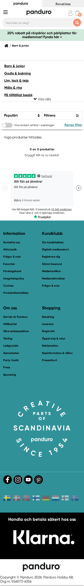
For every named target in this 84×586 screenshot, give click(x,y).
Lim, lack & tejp (16, 80)
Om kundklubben (53, 242)
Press (6, 367)
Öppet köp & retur (53, 338)
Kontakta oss (11, 242)
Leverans (47, 324)
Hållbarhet (10, 324)
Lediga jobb (10, 345)
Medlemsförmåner (53, 278)
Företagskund (12, 271)
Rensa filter (73, 125)
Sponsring (9, 374)
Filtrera (49, 115)
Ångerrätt (48, 331)
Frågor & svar (12, 256)
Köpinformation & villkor (57, 353)
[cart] (77, 13)
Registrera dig (51, 256)
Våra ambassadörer (16, 331)
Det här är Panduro (15, 316)
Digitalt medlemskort (55, 249)
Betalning (48, 316)
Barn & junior (20, 45)
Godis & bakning (17, 73)
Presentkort (49, 360)
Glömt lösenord (52, 264)
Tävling (7, 338)
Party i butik (11, 360)
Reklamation (50, 345)
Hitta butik (10, 249)
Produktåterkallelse (15, 292)
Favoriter (9, 264)
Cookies (8, 285)
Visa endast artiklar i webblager (34, 125)
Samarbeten (11, 353)
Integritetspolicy (13, 278)
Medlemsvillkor (51, 271)
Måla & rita (13, 88)
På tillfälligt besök (18, 95)
